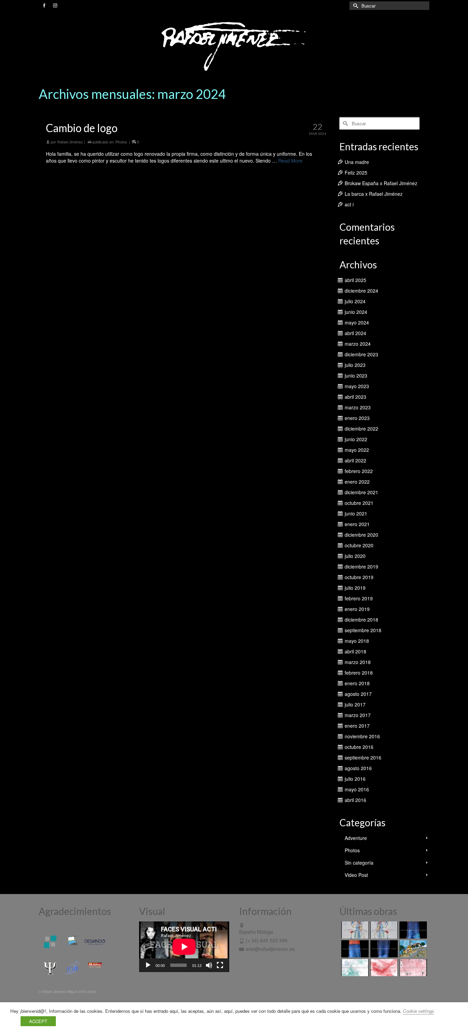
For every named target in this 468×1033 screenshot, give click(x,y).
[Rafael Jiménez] (234, 46)
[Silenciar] (209, 965)
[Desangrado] (383, 967)
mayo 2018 (357, 640)
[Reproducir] (148, 965)
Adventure (356, 837)
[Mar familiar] (412, 930)
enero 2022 (357, 481)
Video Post (356, 874)
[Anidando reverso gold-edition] (354, 930)
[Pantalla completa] (220, 965)
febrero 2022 (359, 471)
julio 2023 (355, 364)
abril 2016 (355, 799)
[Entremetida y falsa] (412, 967)
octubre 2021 (359, 502)
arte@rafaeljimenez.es (270, 948)
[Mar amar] (354, 948)
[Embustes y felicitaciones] (354, 967)
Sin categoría (359, 862)
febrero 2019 (359, 598)
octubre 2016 (359, 746)
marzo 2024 (358, 343)
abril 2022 (355, 460)
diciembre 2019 (361, 566)
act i (349, 204)
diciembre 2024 (361, 290)
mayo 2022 (357, 449)
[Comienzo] (412, 948)
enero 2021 (357, 524)
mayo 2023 (357, 386)
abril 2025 (355, 280)
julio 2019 (355, 587)
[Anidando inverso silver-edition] (383, 930)
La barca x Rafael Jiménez (374, 193)
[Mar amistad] (383, 948)
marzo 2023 (358, 407)
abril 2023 (355, 396)
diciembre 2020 (361, 534)
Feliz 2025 (356, 172)
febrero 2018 (359, 672)
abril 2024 (355, 333)
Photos (121, 141)
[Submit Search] (354, 5)
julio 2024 (355, 301)
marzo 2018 (358, 662)
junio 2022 (356, 439)
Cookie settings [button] (418, 1011)
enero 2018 (357, 683)
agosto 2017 (358, 693)
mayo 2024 (357, 322)
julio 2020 (355, 555)
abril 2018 (355, 651)
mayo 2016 (357, 789)
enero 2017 (357, 725)
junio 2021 (356, 513)
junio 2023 (356, 375)
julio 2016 (355, 778)
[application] (184, 946)
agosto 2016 (358, 768)
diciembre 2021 (361, 492)
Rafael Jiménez (70, 141)
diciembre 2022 (361, 428)
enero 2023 (357, 418)
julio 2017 (355, 704)
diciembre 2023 (361, 354)
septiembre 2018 (363, 630)
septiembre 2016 (363, 757)
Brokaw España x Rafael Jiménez (381, 183)
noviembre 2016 (362, 736)
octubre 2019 (359, 577)
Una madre (357, 161)
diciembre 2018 (361, 619)
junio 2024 (356, 311)
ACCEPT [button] (38, 1021)
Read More (290, 160)
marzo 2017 (358, 715)
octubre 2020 (359, 545)
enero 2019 (357, 608)
